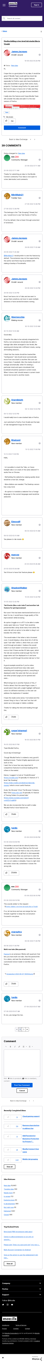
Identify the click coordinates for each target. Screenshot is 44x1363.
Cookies (16, 1328)
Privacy (4, 1328)
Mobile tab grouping (30, 1159)
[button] (6, 121)
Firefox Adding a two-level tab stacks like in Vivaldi (22, 906)
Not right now (9, 1207)
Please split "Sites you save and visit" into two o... (22, 1245)
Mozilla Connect (13, 4)
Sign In (36, 5)
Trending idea (9, 1189)
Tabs (6, 112)
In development (9, 1204)
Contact (27, 1328)
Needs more (8, 1193)
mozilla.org (5, 1325)
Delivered (7, 1211)
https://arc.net (17, 793)
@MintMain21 (8, 256)
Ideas (5, 31)
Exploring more (9, 1200)
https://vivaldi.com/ (11, 778)
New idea (14, 65)
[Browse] (4, 5)
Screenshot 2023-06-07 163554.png (20, 974)
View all (9, 1167)
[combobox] (22, 18)
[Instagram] (8, 1305)
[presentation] (6, 1047)
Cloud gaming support (31, 1116)
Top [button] (3, 1357)
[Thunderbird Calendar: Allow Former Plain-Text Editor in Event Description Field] (34, 139)
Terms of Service (21, 1325)
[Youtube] (12, 1305)
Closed (6, 1215)
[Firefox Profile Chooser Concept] (31, 139)
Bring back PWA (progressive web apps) (18, 1232)
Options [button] (41, 31)
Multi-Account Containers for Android (17, 1250)
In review (7, 1196)
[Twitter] (3, 1305)
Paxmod (7, 954)
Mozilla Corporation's (12, 1333)
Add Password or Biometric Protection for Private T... (31, 1138)
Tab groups (9, 117)
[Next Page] (27, 1029)
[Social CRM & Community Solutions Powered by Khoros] (37, 1358)
